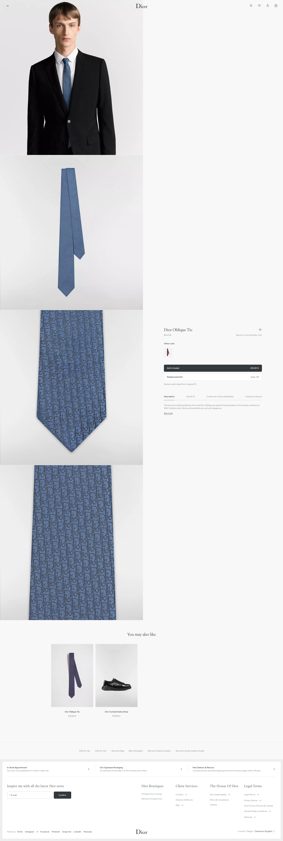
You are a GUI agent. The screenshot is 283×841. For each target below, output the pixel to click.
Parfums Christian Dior (152, 799)
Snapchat (66, 832)
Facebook (44, 832)
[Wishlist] (259, 6)
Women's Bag (117, 751)
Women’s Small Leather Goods (190, 751)
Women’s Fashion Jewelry (159, 751)
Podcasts (88, 832)
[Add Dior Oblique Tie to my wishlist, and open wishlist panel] (260, 330)
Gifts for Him (101, 751)
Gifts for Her (84, 751)
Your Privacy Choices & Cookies (258, 806)
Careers (213, 805)
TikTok (20, 832)
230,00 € (213, 368)
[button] (71, 77)
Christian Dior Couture (152, 794)
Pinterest (56, 832)
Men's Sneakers (136, 751)
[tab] (169, 396)
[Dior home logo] (141, 6)
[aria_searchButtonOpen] (251, 6)
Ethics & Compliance (219, 800)
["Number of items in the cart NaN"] (276, 6)
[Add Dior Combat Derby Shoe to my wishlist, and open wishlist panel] (137, 650)
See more (168, 413)
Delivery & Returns (184, 800)
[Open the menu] (8, 6)
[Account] (267, 6)
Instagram (29, 832)
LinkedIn (77, 832)
